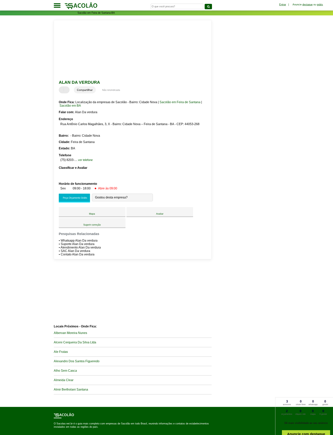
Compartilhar (85, 89)
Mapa (92, 213)
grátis (320, 4)
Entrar (282, 4)
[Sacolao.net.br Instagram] (58, 430)
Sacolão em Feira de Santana (180, 102)
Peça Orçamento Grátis (74, 198)
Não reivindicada (111, 90)
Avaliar (159, 213)
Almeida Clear (63, 380)
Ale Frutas (61, 351)
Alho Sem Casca (65, 370)
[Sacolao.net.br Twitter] (56, 430)
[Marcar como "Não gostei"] (67, 89)
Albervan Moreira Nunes (70, 333)
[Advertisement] (131, 50)
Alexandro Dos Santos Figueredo (76, 361)
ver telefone (85, 159)
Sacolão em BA (70, 105)
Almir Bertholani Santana (71, 389)
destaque (307, 4)
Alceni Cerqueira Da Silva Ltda (75, 342)
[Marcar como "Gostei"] (62, 89)
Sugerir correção (92, 224)
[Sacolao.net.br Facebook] (55, 430)
